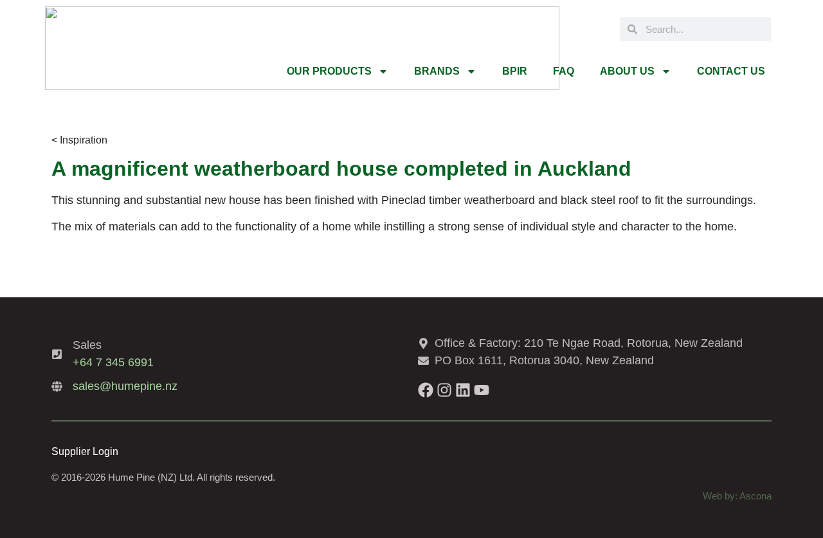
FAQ (563, 71)
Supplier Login (84, 451)
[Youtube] (481, 390)
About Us (627, 71)
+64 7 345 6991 (113, 362)
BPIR (514, 71)
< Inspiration (79, 139)
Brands (437, 71)
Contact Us (731, 71)
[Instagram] (444, 390)
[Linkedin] (463, 390)
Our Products (329, 71)
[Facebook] (425, 390)
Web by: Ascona (737, 495)
